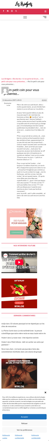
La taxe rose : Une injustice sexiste (25, 338)
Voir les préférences (24, 430)
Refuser (24, 423)
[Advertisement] (24, 45)
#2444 (44, 100)
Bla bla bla (17, 79)
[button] (45, 392)
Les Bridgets (6, 79)
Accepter (24, 417)
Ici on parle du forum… (31, 79)
